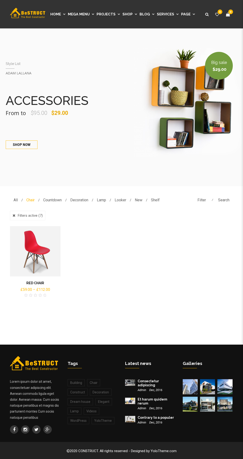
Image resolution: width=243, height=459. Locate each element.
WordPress (78, 421)
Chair (30, 200)
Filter (201, 200)
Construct (77, 392)
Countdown (52, 200)
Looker (120, 200)
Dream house (80, 402)
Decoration (79, 200)
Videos (91, 411)
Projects (106, 14)
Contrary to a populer (156, 417)
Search (223, 200)
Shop (127, 14)
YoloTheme (103, 421)
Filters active (30, 215)
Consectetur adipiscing (148, 383)
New (138, 200)
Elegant (103, 402)
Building (76, 383)
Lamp (101, 200)
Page (186, 14)
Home (55, 14)
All (16, 200)
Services (165, 14)
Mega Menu (79, 14)
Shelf (155, 200)
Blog (145, 14)
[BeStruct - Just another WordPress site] (27, 14)
